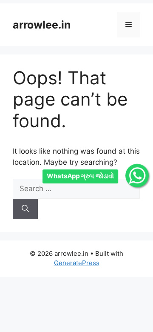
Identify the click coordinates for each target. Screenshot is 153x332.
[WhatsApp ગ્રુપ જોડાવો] (137, 175)
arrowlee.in (42, 24)
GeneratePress (76, 263)
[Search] (25, 209)
